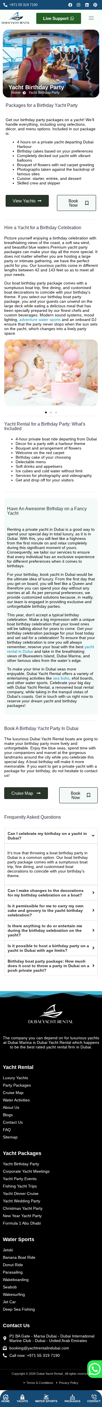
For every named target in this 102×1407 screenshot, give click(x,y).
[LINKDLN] (87, 5)
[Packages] (72, 1397)
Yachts (22, 1401)
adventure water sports (40, 319)
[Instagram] (79, 5)
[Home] (5, 1397)
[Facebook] (71, 5)
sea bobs (61, 678)
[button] (91, 18)
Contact (94, 1401)
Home (5, 1401)
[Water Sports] (46, 1397)
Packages (72, 1401)
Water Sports (46, 1401)
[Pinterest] (96, 5)
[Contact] (94, 1397)
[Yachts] (22, 1397)
